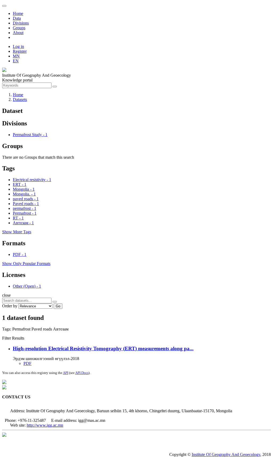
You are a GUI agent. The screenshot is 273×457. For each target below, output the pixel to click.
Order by (9, 306)
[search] (55, 302)
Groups (19, 28)
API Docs (82, 373)
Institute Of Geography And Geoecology (226, 454)
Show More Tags (16, 232)
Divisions (21, 23)
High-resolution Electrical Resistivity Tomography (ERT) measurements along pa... (103, 348)
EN (16, 61)
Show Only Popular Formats (26, 263)
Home (18, 13)
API (65, 373)
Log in (18, 46)
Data (17, 18)
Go (58, 306)
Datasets (20, 99)
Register (20, 51)
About (18, 32)
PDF (27, 363)
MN (16, 56)
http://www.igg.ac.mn (45, 425)
